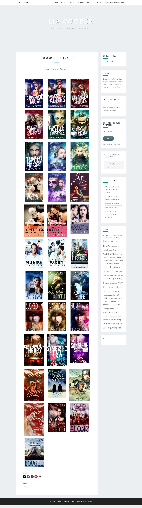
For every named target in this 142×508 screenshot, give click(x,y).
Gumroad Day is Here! (112, 203)
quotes (116, 291)
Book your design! (56, 69)
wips (105, 323)
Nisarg (89, 501)
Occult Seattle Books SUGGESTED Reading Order (109, 2)
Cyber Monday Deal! (111, 208)
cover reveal (111, 260)
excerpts (107, 267)
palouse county (107, 292)
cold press (113, 257)
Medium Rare (108, 275)
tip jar (110, 84)
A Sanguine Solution (112, 238)
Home (56, 2)
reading (105, 295)
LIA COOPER (22, 2)
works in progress (115, 323)
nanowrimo (114, 283)
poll (112, 292)
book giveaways (114, 246)
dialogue (116, 260)
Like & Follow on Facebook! (111, 156)
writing (107, 327)
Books (63, 2)
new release (116, 287)
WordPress (76, 501)
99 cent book (106, 235)
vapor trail (113, 319)
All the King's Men (115, 235)
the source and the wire (114, 316)
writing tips (116, 327)
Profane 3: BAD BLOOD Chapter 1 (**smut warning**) (112, 214)
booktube (113, 253)
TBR (109, 298)
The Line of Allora (113, 305)
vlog (119, 319)
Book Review (113, 250)
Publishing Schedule (84, 2)
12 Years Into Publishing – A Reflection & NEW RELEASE (113, 189)
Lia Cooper (116, 271)
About (72, 2)
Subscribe (108, 138)
